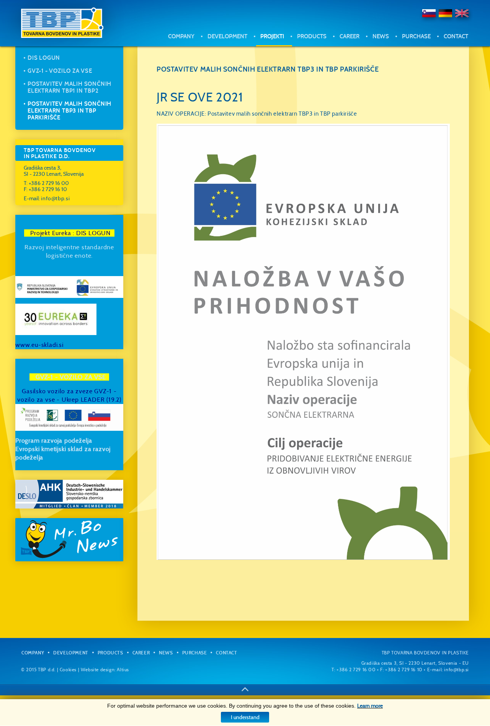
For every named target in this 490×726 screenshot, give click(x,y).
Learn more (370, 705)
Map (417, 54)
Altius (123, 669)
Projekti (272, 36)
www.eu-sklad (35, 344)
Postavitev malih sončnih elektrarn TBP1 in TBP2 (69, 87)
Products (312, 36)
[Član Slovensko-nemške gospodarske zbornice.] (69, 494)
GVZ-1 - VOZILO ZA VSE (60, 70)
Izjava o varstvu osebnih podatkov (433, 73)
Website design (97, 669)
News (380, 36)
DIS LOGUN (44, 57)
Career (349, 36)
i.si (60, 344)
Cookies (68, 669)
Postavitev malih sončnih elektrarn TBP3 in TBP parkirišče (69, 110)
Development (227, 36)
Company (181, 36)
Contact (456, 36)
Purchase (416, 36)
